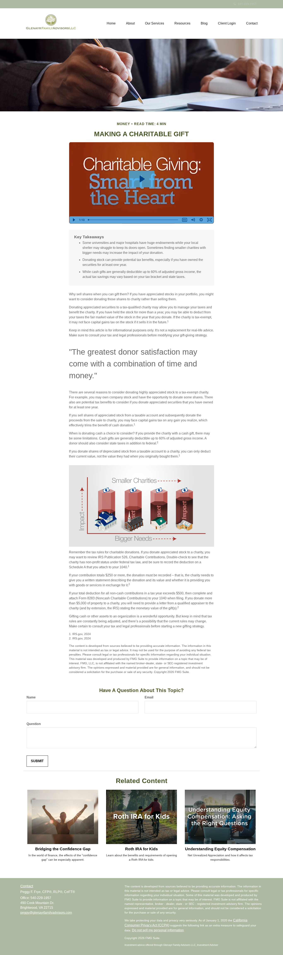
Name (31, 697)
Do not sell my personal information (158, 930)
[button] (130, 23)
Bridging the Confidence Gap (63, 849)
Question (34, 724)
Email (149, 697)
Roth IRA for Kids (141, 849)
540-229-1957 (247, 4)
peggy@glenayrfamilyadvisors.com (46, 912)
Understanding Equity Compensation (220, 849)
